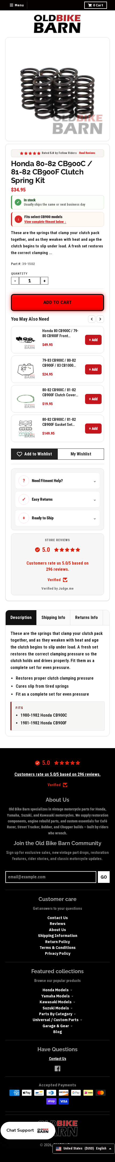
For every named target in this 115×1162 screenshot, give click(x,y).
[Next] (100, 319)
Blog (57, 1031)
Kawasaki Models (56, 1002)
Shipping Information (57, 935)
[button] (28, 1130)
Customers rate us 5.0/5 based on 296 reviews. (57, 566)
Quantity (19, 273)
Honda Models (56, 990)
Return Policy (57, 941)
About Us (57, 929)
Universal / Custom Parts (56, 1019)
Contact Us (57, 917)
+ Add (93, 340)
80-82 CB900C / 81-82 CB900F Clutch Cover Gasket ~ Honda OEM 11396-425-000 (59, 392)
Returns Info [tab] (86, 617)
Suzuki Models (56, 1008)
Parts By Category (55, 1014)
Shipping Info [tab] (53, 617)
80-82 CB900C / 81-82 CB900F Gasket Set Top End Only (59, 422)
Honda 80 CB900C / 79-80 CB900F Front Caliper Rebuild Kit (60, 333)
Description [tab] (21, 617)
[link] (25, 339)
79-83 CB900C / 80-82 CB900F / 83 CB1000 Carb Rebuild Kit (59, 363)
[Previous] (91, 319)
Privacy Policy (57, 953)
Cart (98, 5)
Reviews (58, 923)
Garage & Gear (56, 1026)
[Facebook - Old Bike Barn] (57, 1068)
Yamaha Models (55, 996)
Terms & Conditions (58, 947)
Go (104, 877)
